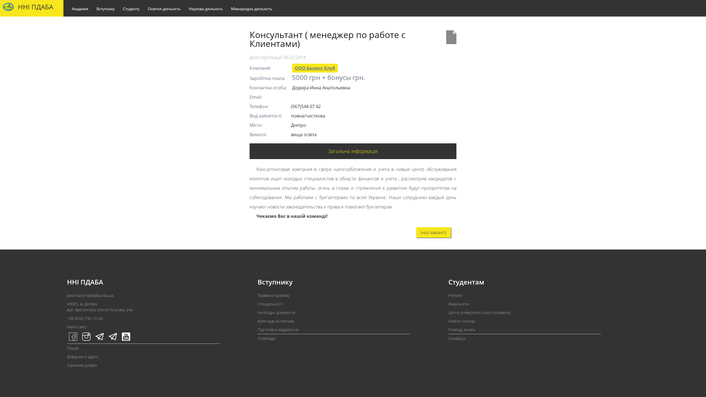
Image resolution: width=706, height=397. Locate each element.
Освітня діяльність (164, 8)
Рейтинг (455, 295)
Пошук (73, 348)
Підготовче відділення (278, 329)
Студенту (131, 8)
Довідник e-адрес (82, 356)
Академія (80, 8)
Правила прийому (273, 295)
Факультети (458, 304)
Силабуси (456, 338)
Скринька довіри (82, 365)
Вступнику (106, 8)
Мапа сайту (77, 326)
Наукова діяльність (206, 8)
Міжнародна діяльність (251, 8)
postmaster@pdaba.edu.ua (90, 295)
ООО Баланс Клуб (315, 68)
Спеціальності (270, 304)
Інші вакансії (433, 232)
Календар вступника (276, 321)
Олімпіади (267, 338)
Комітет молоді (461, 321)
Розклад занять (461, 329)
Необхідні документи (276, 312)
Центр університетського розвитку (479, 312)
